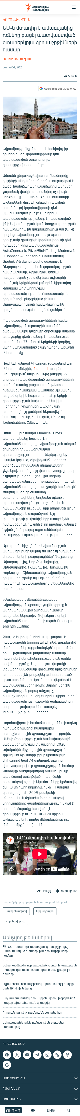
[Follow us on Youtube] (27, 1054)
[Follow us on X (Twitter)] (17, 1054)
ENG (51, 1110)
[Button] (70, 76)
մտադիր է (41, 368)
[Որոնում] (68, 1110)
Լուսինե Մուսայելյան (17, 59)
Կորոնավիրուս (16, 19)
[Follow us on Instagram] (47, 1054)
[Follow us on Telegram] (37, 1054)
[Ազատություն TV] (33, 1110)
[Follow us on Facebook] (7, 1054)
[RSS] (57, 1054)
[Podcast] (67, 1054)
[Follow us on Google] (7, 1065)
